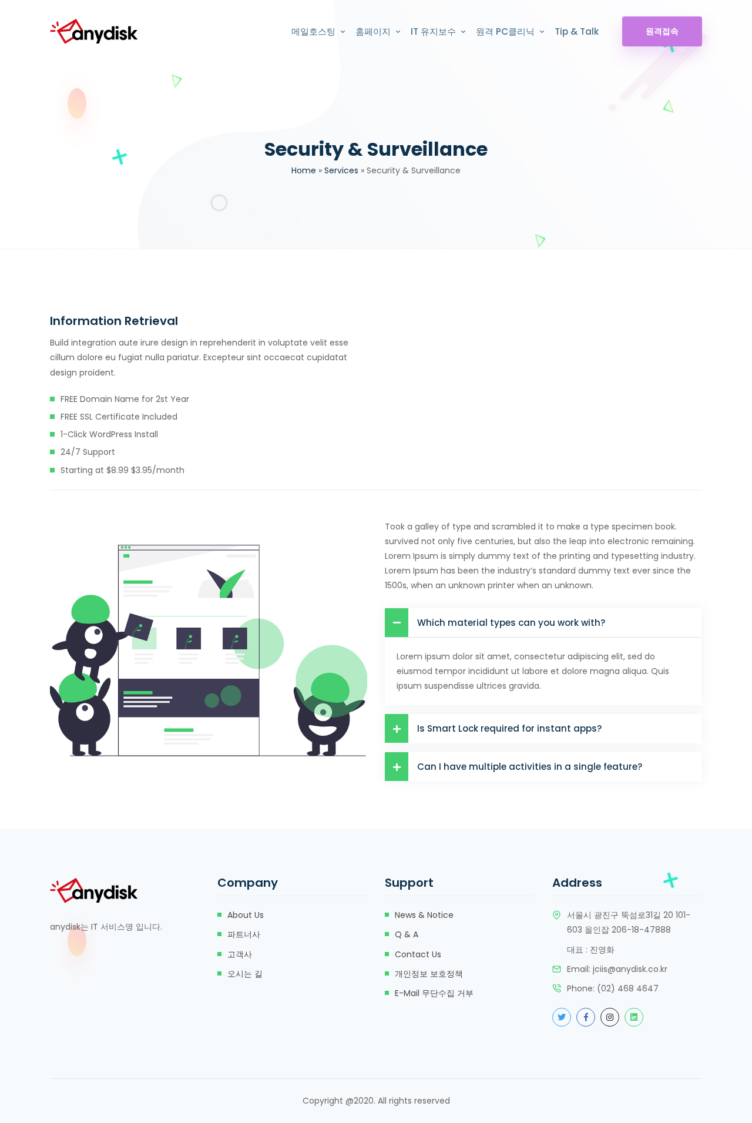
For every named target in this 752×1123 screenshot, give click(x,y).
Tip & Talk (577, 31)
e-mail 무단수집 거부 (434, 993)
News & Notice (424, 915)
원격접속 (662, 31)
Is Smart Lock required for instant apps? (509, 728)
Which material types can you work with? (511, 622)
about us (245, 915)
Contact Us (418, 954)
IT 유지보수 (433, 31)
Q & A (406, 934)
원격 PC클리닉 (505, 31)
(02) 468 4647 (628, 988)
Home (303, 170)
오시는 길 (245, 974)
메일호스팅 (313, 31)
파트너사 (243, 934)
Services (341, 170)
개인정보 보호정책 (429, 974)
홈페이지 (373, 31)
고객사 (239, 954)
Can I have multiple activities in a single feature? (529, 766)
